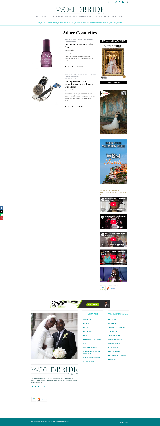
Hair (90, 74)
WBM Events (112, 319)
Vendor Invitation (113, 347)
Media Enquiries (87, 331)
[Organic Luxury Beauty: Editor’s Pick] (46, 53)
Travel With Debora (114, 343)
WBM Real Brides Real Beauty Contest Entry (91, 352)
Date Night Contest (88, 361)
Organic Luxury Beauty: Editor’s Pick (80, 45)
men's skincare (75, 76)
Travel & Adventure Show (115, 339)
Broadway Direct (113, 331)
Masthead (85, 323)
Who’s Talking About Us (89, 347)
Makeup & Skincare (87, 39)
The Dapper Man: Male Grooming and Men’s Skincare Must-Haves (79, 84)
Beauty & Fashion (77, 39)
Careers (84, 343)
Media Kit (85, 327)
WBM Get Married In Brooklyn (117, 355)
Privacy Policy (66, 421)
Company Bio (86, 319)
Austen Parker (68, 39)
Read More (80, 66)
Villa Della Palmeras (114, 351)
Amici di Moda (112, 323)
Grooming (85, 74)
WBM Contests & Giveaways (91, 357)
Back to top (123, 422)
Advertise (85, 335)
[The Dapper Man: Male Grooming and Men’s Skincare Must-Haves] (46, 89)
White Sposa (112, 359)
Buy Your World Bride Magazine (92, 339)
